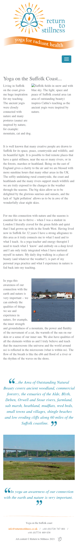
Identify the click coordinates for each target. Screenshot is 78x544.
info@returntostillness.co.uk (22, 528)
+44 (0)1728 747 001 (53, 528)
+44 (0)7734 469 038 (39, 532)
